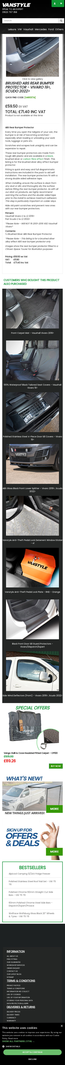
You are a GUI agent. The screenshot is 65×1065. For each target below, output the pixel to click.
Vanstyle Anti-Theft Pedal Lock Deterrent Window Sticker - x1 (33, 542)
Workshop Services (16, 965)
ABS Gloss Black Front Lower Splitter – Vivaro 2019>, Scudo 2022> (32, 490)
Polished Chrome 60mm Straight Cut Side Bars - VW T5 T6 (31, 894)
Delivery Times (13, 1015)
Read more (13, 1038)
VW (20, 29)
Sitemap (10, 977)
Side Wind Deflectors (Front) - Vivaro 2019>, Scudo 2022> (32, 695)
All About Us (12, 956)
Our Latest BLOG (14, 974)
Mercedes (41, 29)
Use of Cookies (14, 994)
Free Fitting (12, 959)
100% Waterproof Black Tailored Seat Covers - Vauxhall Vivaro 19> (32, 386)
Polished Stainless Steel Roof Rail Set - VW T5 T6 (32, 883)
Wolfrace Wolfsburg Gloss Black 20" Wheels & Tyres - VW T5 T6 (31, 915)
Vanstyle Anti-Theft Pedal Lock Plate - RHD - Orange (32, 591)
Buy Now (56, 766)
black (50, 155)
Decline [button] (32, 1059)
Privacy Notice (13, 985)
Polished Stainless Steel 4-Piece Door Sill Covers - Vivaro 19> (32, 438)
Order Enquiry (13, 968)
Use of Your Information (18, 997)
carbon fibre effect (33, 158)
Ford (51, 29)
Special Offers (32, 708)
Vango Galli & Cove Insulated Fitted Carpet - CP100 (31, 753)
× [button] (61, 1026)
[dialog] (32, 1044)
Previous (5, 741)
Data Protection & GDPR (17, 1003)
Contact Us (12, 971)
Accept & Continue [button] (33, 1052)
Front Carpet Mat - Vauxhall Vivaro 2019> (32, 332)
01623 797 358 (9, 12)
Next (59, 741)
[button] (32, 1041)
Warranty (11, 1021)
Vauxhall (28, 29)
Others (59, 29)
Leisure (12, 29)
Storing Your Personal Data (20, 1000)
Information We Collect (18, 991)
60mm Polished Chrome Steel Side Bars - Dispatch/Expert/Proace (30, 904)
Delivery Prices (13, 1012)
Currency (11, 1018)
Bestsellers (32, 867)
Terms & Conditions (16, 988)
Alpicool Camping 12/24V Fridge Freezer (29, 873)
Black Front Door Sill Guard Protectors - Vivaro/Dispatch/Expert (32, 645)
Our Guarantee (14, 962)
